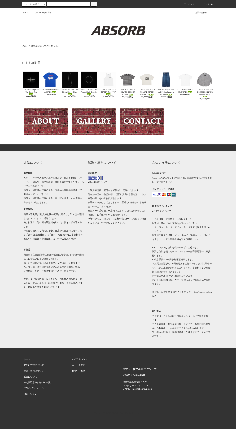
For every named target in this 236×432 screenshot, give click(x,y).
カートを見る (78, 365)
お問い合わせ (201, 12)
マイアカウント (79, 359)
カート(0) (208, 4)
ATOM (33, 394)
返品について (30, 376)
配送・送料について (34, 371)
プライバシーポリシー (35, 388)
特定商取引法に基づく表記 (37, 382)
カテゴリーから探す (43, 12)
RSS (26, 394)
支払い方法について (34, 365)
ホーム (25, 12)
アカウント (189, 4)
